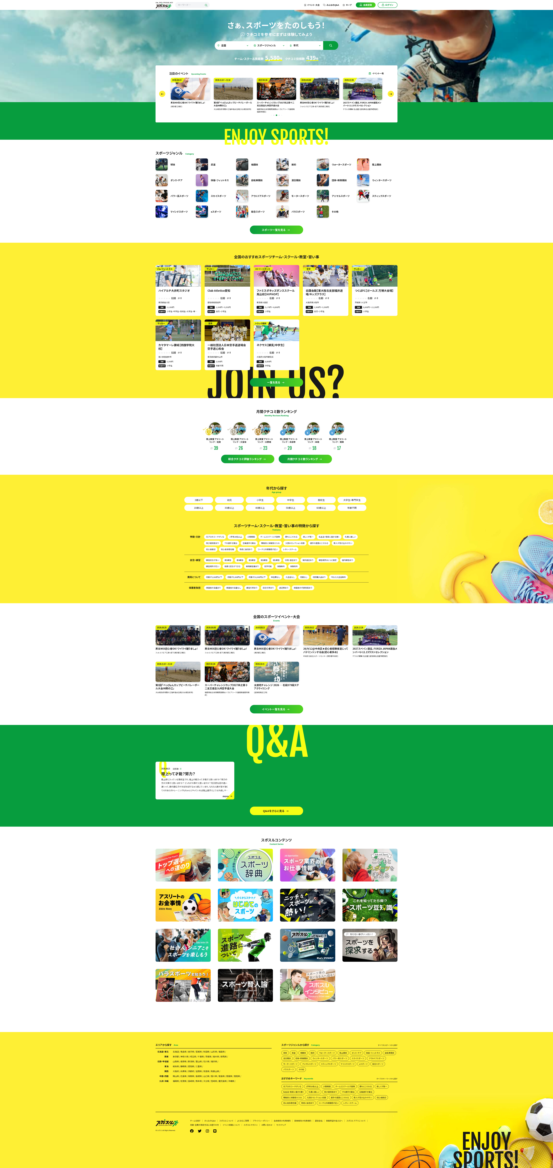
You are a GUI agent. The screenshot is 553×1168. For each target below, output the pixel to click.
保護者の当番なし (233, 587)
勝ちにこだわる (291, 536)
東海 (166, 1066)
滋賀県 (199, 1071)
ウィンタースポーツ (320, 1058)
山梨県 (176, 1061)
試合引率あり (268, 587)
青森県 (183, 1052)
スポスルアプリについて (356, 1120)
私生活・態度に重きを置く (329, 536)
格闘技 (303, 1052)
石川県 (206, 1061)
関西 (166, 1071)
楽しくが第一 (308, 536)
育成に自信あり (245, 549)
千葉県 (201, 1057)
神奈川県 (184, 1057)
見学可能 (268, 566)
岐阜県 (176, 1066)
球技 (285, 1052)
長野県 (183, 1061)
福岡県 (176, 1081)
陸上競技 (343, 1052)
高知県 (237, 1076)
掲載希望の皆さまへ (334, 1120)
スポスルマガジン (251, 1124)
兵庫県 (183, 1071)
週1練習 (276, 560)
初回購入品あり (319, 577)
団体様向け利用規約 (302, 1120)
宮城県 (199, 1052)
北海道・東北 (162, 1052)
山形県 (214, 1052)
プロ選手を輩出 (230, 543)
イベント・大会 (313, 4)
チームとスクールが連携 (270, 536)
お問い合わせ (267, 1124)
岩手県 (191, 1052)
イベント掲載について (231, 1124)
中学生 (290, 500)
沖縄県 (231, 1081)
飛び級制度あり (212, 543)
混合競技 (287, 1058)
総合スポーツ (377, 1064)
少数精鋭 (251, 536)
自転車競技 (389, 1052)
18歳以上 (198, 507)
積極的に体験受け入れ (270, 543)
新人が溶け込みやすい (343, 543)
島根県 (199, 1076)
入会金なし (290, 577)
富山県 (199, 1061)
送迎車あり (283, 587)
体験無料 (281, 566)
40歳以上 (260, 507)
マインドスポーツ (347, 1064)
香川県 (214, 1076)
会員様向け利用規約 (282, 1120)
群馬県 (224, 1057)
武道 (294, 1052)
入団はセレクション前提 (295, 543)
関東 (166, 1057)
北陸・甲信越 (162, 1061)
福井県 (214, 1061)
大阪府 (176, 1071)
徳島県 (222, 1076)
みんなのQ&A (332, 4)
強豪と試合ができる (232, 566)
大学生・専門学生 (352, 500)
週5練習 (228, 560)
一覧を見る (274, 382)
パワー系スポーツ (340, 1058)
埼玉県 (193, 1057)
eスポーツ (363, 1064)
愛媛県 (229, 1076)
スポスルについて (226, 1120)
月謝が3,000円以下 (214, 577)
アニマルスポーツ (309, 1064)
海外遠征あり (307, 560)
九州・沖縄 (163, 1081)
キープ (349, 4)
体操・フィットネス (373, 1052)
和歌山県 (215, 1071)
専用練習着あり (252, 566)
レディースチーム (289, 549)
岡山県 (176, 1076)
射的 (312, 1052)
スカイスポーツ (358, 1058)
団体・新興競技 (302, 1058)
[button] (276, 115)
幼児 (229, 500)
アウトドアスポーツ (376, 1058)
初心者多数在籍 (227, 549)
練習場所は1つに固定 (328, 560)
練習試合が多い (212, 560)
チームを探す (195, 1120)
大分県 (206, 1081)
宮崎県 (214, 1081)
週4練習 (240, 560)
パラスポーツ (288, 1069)
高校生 (321, 500)
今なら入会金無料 (338, 577)
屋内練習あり (347, 560)
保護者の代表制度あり (303, 587)
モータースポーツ (290, 1064)
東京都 (176, 1057)
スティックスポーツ (328, 1064)
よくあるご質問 (243, 1120)
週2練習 (264, 560)
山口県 (206, 1076)
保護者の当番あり (213, 587)
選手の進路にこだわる (319, 543)
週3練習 (252, 560)
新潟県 (191, 1061)
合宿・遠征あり (291, 560)
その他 (301, 1069)
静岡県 (183, 1066)
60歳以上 (321, 507)
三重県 (199, 1066)
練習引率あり (251, 587)
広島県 (183, 1076)
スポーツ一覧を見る (274, 230)
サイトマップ (281, 1124)
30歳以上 (229, 507)
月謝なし (303, 577)
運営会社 (318, 1120)
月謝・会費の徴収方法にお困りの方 (204, 1124)
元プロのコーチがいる (215, 536)
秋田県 (206, 1052)
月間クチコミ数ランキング (302, 459)
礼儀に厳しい (350, 536)
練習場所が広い (212, 566)
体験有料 (294, 566)
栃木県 (216, 1057)
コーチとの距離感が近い (268, 549)
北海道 (176, 1052)
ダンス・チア (356, 1052)
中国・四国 (163, 1076)
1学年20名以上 (236, 536)
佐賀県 (183, 1081)
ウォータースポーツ (327, 1052)
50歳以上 (290, 507)
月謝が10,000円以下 (257, 577)
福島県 (222, 1052)
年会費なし (275, 577)
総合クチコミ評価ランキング (245, 459)
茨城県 (208, 1057)
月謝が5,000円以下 (235, 577)
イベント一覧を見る (273, 709)
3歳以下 (199, 500)
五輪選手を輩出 (249, 543)
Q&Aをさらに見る (273, 811)
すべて (387, 1045)
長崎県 (191, 1081)
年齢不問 (352, 507)
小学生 (260, 500)
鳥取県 (191, 1076)
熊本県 (199, 1081)
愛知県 (191, 1066)
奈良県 (206, 1071)
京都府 (191, 1071)
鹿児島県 (223, 1081)
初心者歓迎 (210, 549)
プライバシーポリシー (261, 1120)
